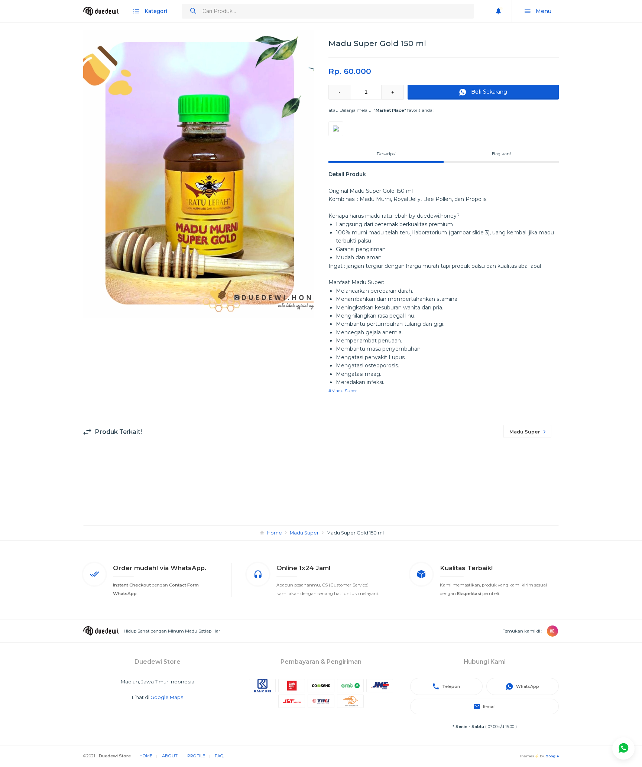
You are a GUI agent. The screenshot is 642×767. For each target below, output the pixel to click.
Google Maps (166, 697)
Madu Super (304, 533)
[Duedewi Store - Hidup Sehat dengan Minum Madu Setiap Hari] (101, 11)
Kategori (155, 11)
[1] (623, 748)
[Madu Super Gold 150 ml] (198, 174)
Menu (542, 11)
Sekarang (489, 91)
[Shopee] (335, 128)
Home (274, 533)
